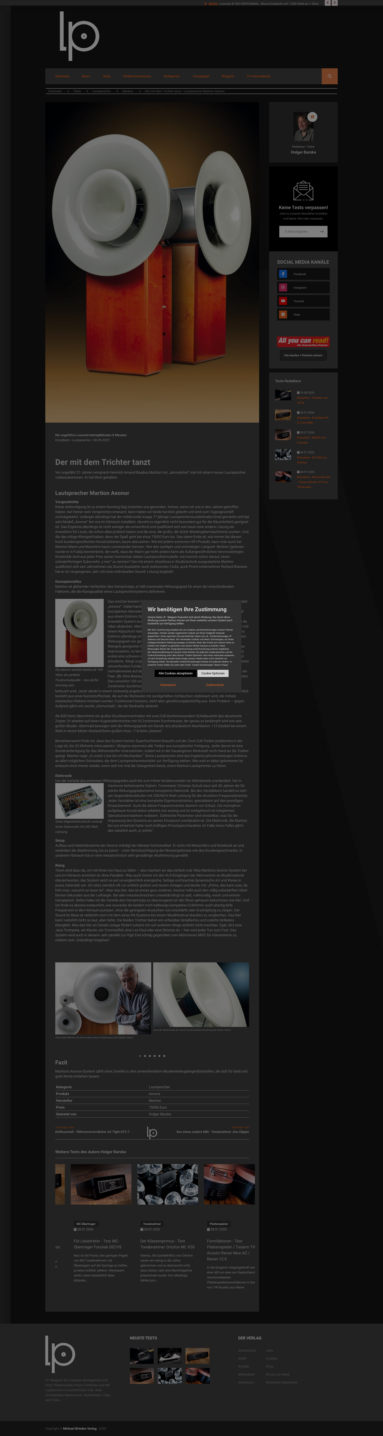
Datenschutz (215, 685)
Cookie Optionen (213, 673)
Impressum (168, 685)
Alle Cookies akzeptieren (176, 673)
